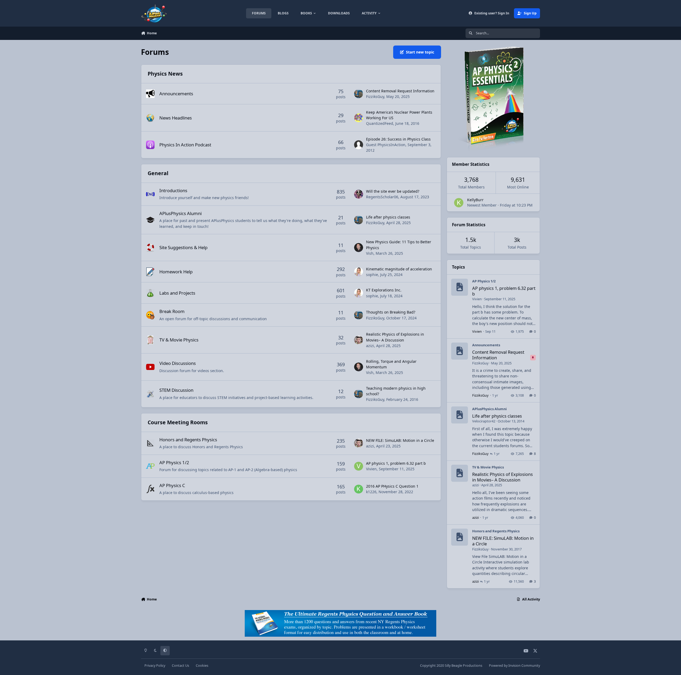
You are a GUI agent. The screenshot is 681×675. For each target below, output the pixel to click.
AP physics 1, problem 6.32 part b (396, 463)
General (158, 173)
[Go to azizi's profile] (358, 340)
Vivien (371, 468)
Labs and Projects (177, 293)
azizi (370, 345)
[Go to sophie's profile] (358, 271)
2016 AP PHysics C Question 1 (392, 486)
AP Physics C (172, 485)
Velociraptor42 (483, 421)
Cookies (202, 665)
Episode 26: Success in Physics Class (398, 139)
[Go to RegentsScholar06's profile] (358, 194)
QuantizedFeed (379, 123)
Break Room (172, 311)
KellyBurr (475, 199)
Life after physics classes (388, 217)
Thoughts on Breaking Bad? (390, 312)
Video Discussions (177, 363)
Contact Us (180, 665)
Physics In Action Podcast (185, 145)
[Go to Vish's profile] (358, 247)
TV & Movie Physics (178, 340)
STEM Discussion (176, 390)
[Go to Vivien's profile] (358, 466)
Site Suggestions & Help (183, 247)
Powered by (514, 665)
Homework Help (176, 272)
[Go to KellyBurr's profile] (458, 202)
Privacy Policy (154, 665)
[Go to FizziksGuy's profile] (358, 93)
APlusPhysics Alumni (180, 213)
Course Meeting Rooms (178, 422)
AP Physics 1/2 (174, 462)
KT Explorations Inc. (383, 290)
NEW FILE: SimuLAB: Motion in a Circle (400, 440)
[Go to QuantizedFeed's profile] (358, 117)
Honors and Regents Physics (188, 440)
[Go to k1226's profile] (358, 489)
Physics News (165, 73)
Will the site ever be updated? (392, 191)
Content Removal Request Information (400, 90)
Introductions (173, 190)
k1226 (371, 491)
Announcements (176, 93)
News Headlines (175, 118)
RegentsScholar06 (382, 196)
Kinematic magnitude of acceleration (399, 268)
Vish (369, 253)
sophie (372, 274)
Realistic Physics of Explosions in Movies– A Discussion (502, 477)
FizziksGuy (375, 96)
